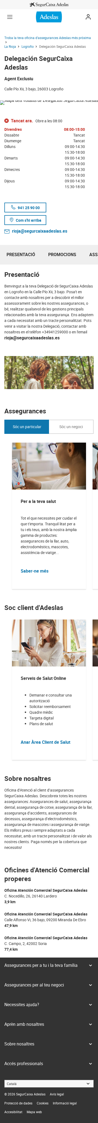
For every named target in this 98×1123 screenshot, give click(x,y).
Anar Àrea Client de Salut (45, 742)
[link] (49, 4)
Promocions (62, 254)
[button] (9, 16)
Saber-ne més (34, 571)
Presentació (21, 254)
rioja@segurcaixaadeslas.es (39, 231)
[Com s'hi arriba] (49, 101)
